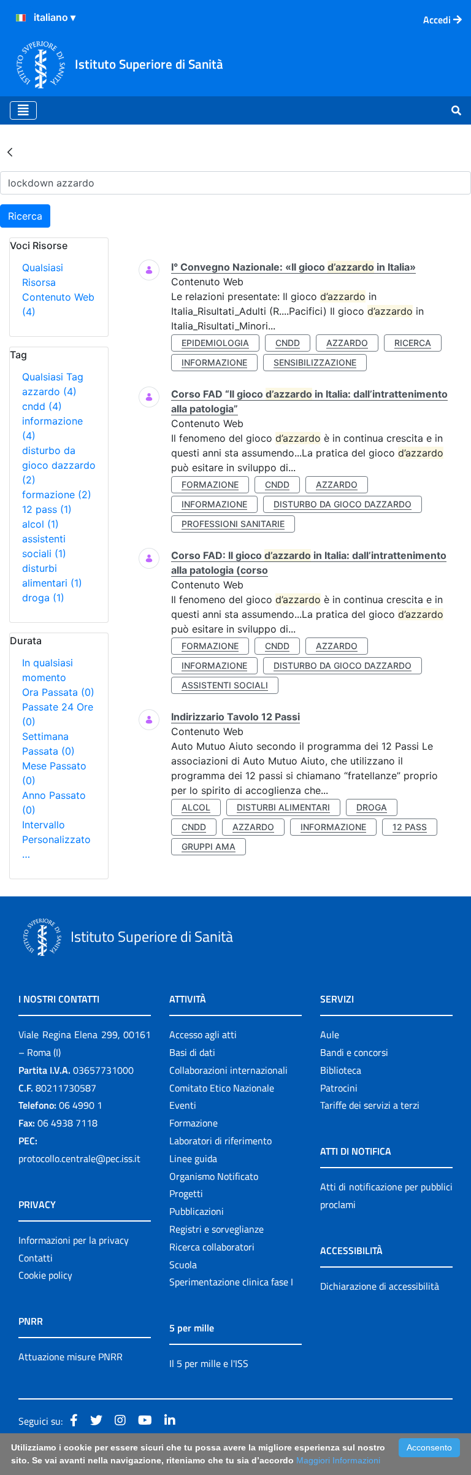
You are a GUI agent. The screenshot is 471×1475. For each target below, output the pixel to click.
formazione (56, 494)
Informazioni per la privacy (73, 1240)
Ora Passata (58, 692)
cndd (42, 406)
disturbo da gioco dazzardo (59, 465)
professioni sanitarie (233, 523)
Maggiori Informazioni (338, 1460)
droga (43, 597)
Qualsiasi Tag (52, 377)
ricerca (412, 342)
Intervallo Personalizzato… (56, 839)
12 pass (47, 509)
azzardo (49, 391)
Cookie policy (45, 1275)
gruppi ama (209, 846)
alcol (40, 524)
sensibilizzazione (315, 362)
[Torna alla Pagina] (10, 151)
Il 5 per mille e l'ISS (208, 1363)
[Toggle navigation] (23, 110)
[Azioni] (21, 17)
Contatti (35, 1257)
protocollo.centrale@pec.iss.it (79, 1158)
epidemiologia (215, 342)
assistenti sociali (225, 685)
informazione (214, 362)
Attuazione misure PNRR (70, 1356)
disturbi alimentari (283, 807)
